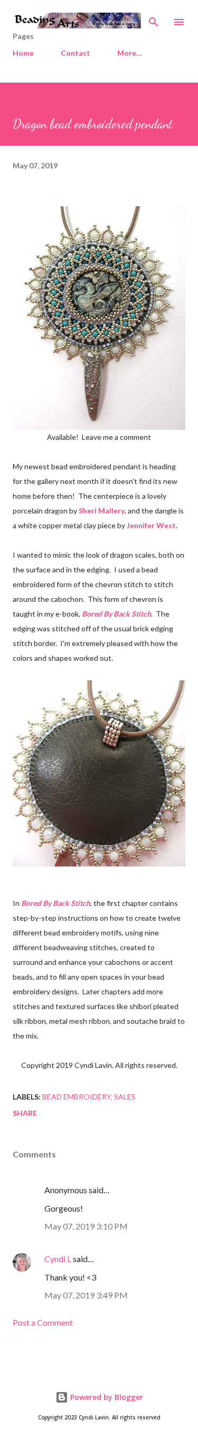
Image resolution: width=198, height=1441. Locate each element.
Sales (125, 1096)
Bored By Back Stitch (116, 613)
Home (23, 52)
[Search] (153, 19)
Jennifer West (151, 525)
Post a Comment (43, 1322)
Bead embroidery (76, 1096)
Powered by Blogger (105, 1397)
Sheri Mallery (102, 510)
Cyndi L (57, 1259)
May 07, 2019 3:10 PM (86, 1226)
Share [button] (25, 1113)
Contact (75, 52)
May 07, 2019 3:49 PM (86, 1295)
